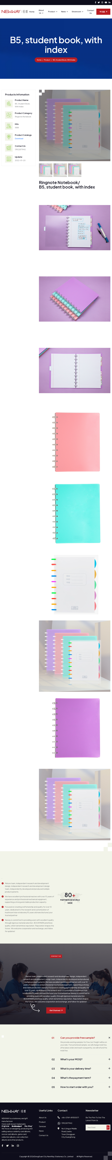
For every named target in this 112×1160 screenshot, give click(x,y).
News (63, 11)
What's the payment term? (71, 1077)
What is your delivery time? (71, 1068)
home (39, 60)
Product (51, 11)
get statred (55, 1010)
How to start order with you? (72, 1087)
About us (41, 11)
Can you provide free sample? (73, 1037)
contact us (43, 1135)
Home (31, 12)
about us (42, 1117)
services (42, 1126)
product (47, 60)
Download (19, 138)
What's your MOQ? (67, 1059)
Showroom (76, 11)
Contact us (90, 11)
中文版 (102, 12)
